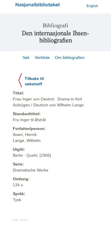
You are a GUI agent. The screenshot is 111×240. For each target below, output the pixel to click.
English (92, 6)
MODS (24, 220)
